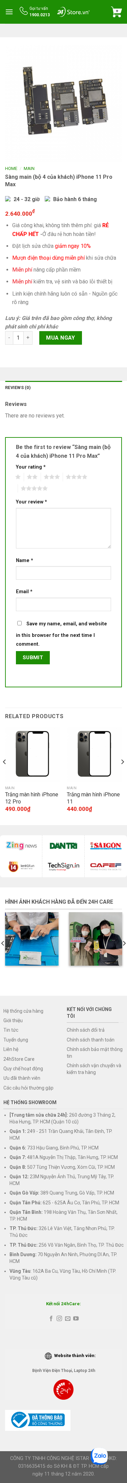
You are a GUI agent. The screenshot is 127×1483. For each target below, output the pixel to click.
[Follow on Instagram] (59, 1319)
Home (11, 168)
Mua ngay (60, 338)
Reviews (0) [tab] (18, 387)
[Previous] (4, 775)
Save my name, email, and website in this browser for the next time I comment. (61, 634)
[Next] (122, 775)
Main (29, 168)
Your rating (31, 467)
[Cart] (116, 12)
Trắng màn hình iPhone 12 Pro (31, 798)
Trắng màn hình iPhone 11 (93, 798)
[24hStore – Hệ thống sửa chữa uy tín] (73, 11)
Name (24, 560)
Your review (31, 502)
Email (24, 592)
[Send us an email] (67, 1319)
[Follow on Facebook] (51, 1319)
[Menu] (9, 11)
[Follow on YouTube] (76, 1319)
